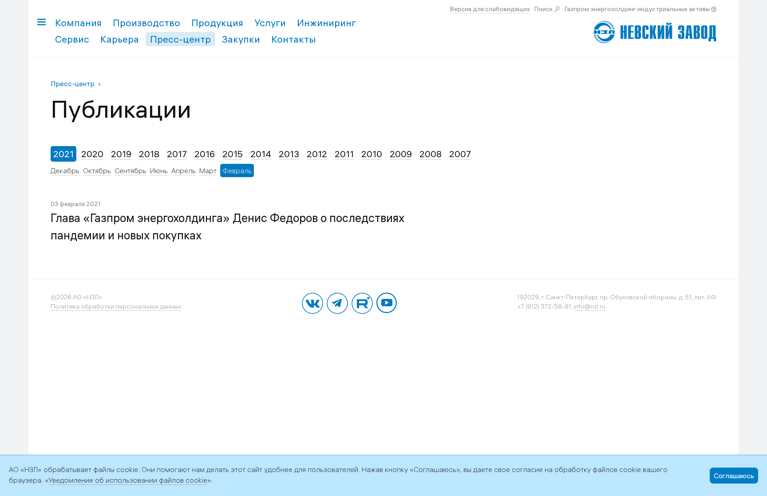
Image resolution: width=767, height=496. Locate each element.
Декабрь (65, 170)
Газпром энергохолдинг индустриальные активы (637, 9)
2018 (149, 153)
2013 (289, 153)
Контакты (293, 39)
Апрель (183, 170)
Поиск (543, 9)
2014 (260, 153)
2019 (121, 153)
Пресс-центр (180, 39)
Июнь (159, 170)
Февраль (237, 170)
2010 (371, 153)
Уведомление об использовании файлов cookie (127, 480)
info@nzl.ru (589, 306)
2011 (344, 153)
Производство (146, 22)
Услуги (270, 22)
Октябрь (97, 170)
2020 (92, 153)
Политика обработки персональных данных (116, 306)
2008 (430, 153)
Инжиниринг (326, 22)
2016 (204, 153)
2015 (232, 153)
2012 (317, 153)
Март (208, 170)
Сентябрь (130, 170)
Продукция (217, 22)
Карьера (119, 39)
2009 (401, 153)
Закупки (241, 39)
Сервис (72, 39)
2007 (460, 153)
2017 (177, 153)
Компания (78, 22)
